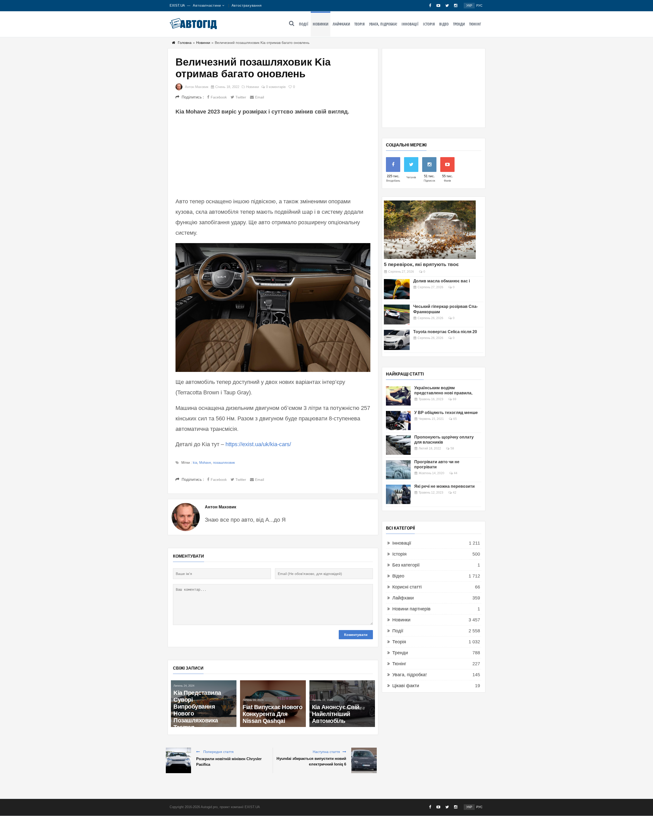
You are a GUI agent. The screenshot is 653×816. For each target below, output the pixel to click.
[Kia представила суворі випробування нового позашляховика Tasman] (203, 703)
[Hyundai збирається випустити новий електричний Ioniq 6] (364, 760)
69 (454, 399)
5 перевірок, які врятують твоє (421, 264)
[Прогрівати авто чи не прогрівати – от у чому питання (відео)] (398, 470)
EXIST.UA (177, 5)
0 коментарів (276, 87)
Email (259, 97)
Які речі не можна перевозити (444, 486)
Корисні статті (407, 586)
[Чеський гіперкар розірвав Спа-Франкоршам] (397, 315)
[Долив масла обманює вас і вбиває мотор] (397, 289)
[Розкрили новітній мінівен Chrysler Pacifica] (178, 760)
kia (195, 463)
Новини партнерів (411, 608)
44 (455, 473)
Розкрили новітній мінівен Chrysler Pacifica (229, 762)
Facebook (219, 97)
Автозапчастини (207, 5)
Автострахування (247, 5)
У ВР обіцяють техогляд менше (446, 412)
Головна (185, 43)
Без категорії (406, 565)
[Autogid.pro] (193, 23)
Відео (444, 24)
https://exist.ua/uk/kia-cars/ (258, 444)
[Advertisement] (272, 155)
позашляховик (224, 463)
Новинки (320, 24)
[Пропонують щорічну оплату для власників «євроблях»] (398, 445)
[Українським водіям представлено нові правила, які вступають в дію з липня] (398, 396)
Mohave (205, 463)
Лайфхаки (341, 24)
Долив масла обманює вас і (441, 281)
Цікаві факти (405, 685)
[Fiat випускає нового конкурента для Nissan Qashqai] (273, 703)
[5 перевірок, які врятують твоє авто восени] (430, 229)
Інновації (410, 24)
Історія (429, 24)
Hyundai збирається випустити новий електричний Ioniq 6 (311, 761)
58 (452, 448)
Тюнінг (475, 24)
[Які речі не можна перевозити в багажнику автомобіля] (398, 494)
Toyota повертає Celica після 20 (445, 332)
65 (455, 419)
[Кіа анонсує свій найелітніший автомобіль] (342, 703)
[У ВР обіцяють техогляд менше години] (398, 420)
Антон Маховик (196, 87)
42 (454, 492)
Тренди (459, 24)
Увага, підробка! (383, 24)
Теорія (359, 24)
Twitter (240, 97)
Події (303, 24)
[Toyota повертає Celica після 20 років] (397, 340)
